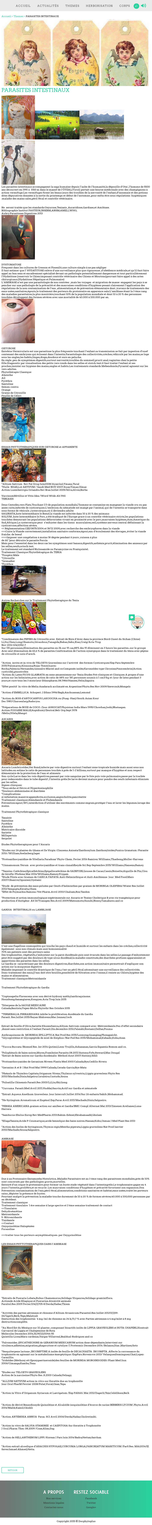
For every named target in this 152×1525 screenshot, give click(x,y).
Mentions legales (53, 1502)
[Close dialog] (98, 788)
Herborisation (99, 5)
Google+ (91, 1507)
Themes (72, 5)
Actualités (48, 5)
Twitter (91, 1502)
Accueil (23, 5)
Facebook (91, 1498)
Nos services (53, 1498)
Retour (12, 1470)
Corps (124, 5)
